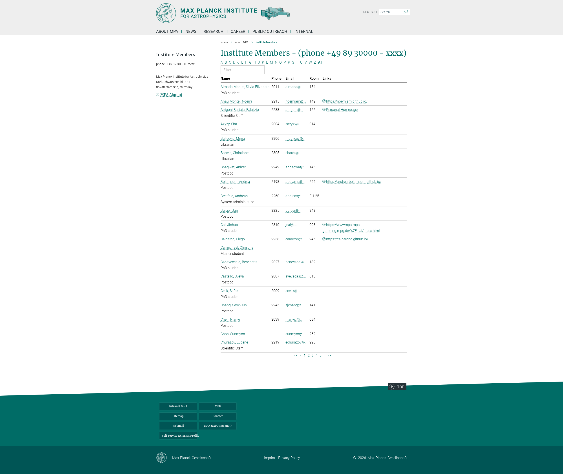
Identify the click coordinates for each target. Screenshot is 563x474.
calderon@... (295, 239)
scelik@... (292, 291)
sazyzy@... (293, 124)
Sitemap (178, 416)
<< (296, 355)
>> (329, 355)
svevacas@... (295, 276)
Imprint (269, 458)
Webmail (178, 425)
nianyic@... (294, 319)
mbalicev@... (295, 138)
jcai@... (291, 225)
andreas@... (294, 196)
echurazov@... (296, 342)
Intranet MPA (178, 406)
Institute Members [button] (175, 54)
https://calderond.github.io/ (347, 239)
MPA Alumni (171, 94)
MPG (218, 406)
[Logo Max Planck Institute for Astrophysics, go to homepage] (238, 13)
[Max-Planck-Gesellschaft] (164, 458)
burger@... (293, 210)
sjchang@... (294, 305)
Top (400, 387)
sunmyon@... (295, 334)
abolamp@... (295, 182)
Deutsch (370, 12)
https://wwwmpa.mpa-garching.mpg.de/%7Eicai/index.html (351, 228)
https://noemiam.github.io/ (346, 101)
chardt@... (293, 153)
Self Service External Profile (179, 435)
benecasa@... (295, 262)
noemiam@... (295, 101)
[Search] (405, 12)
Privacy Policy (289, 458)
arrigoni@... (294, 110)
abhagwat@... (296, 167)
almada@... (294, 87)
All (320, 62)
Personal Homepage (342, 110)
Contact (218, 416)
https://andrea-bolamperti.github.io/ (353, 182)
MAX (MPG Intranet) (218, 425)
